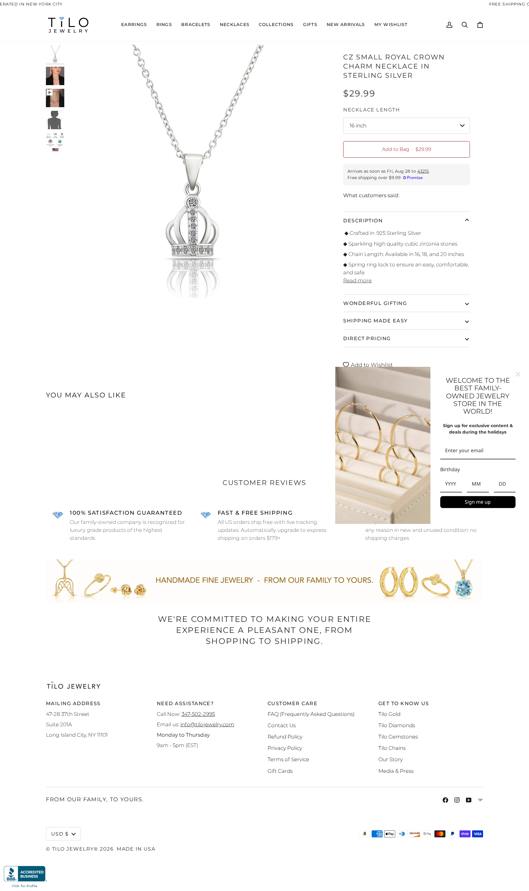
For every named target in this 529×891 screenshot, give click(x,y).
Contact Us (282, 725)
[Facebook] (445, 800)
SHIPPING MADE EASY (375, 321)
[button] (134, 25)
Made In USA (136, 849)
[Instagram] (457, 800)
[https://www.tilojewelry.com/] (480, 800)
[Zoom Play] (192, 171)
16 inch (358, 125)
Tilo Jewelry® (75, 849)
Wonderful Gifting (375, 303)
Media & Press (396, 771)
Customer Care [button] (292, 703)
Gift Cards (280, 771)
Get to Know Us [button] (403, 703)
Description (363, 220)
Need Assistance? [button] (185, 703)
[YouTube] (468, 800)
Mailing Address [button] (73, 703)
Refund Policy (285, 736)
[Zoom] (77, 286)
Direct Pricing (367, 338)
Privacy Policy (285, 748)
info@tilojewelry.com (207, 724)
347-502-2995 (198, 714)
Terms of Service (288, 759)
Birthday (450, 469)
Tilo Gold (389, 714)
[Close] (518, 374)
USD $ (60, 834)
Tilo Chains (392, 748)
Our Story (390, 759)
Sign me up (478, 501)
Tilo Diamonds (396, 725)
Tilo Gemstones (398, 736)
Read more (357, 280)
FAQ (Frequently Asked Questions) (311, 714)
